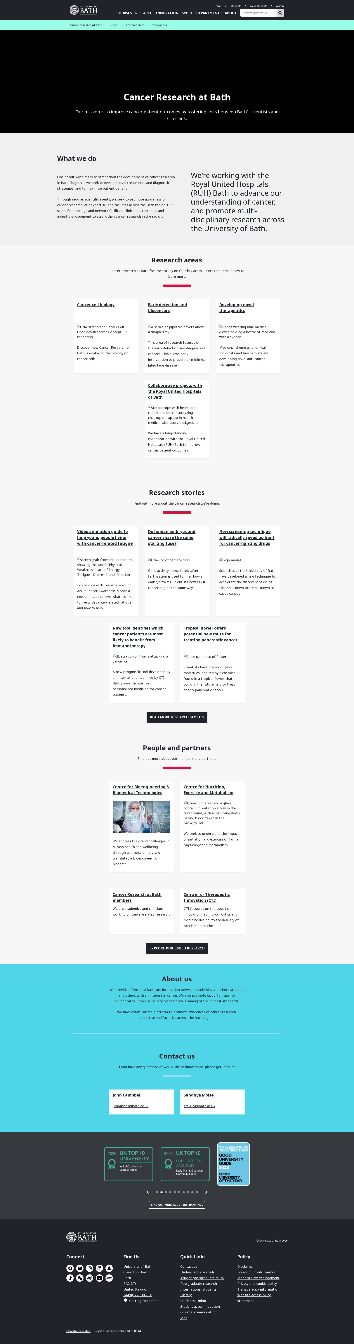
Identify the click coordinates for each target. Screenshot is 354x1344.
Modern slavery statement (258, 1278)
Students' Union (193, 1300)
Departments (208, 13)
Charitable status (78, 1331)
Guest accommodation (198, 1312)
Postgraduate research (198, 1283)
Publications (159, 25)
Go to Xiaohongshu (109, 1278)
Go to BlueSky (80, 1268)
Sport (187, 13)
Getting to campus (144, 1300)
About (231, 13)
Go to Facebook (70, 1268)
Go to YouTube (99, 1278)
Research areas (135, 25)
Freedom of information (256, 1272)
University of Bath (85, 10)
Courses (124, 13)
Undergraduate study (197, 1272)
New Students (258, 6)
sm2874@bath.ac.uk (199, 1106)
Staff (219, 6)
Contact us (188, 1266)
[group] (128, 1164)
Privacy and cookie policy (257, 1283)
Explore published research (177, 948)
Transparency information (258, 1289)
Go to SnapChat (109, 1268)
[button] (148, 1192)
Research (143, 13)
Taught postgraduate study (202, 1278)
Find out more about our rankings (177, 1205)
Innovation (167, 13)
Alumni (280, 6)
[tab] (157, 1192)
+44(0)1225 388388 (137, 1295)
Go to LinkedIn (99, 1268)
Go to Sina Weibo (89, 1278)
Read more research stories (177, 717)
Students (235, 6)
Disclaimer (245, 1266)
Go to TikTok (70, 1278)
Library (186, 1295)
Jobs (183, 1318)
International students (198, 1289)
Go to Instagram (89, 1268)
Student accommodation (200, 1306)
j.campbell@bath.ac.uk (130, 1106)
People (114, 25)
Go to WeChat (80, 1278)
